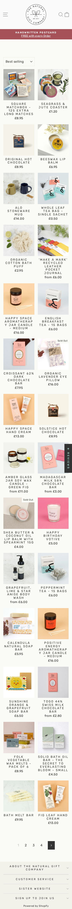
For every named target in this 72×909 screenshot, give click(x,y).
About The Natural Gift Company (35, 868)
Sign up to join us (35, 898)
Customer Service (35, 879)
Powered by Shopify (36, 905)
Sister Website (35, 888)
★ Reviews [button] (68, 458)
